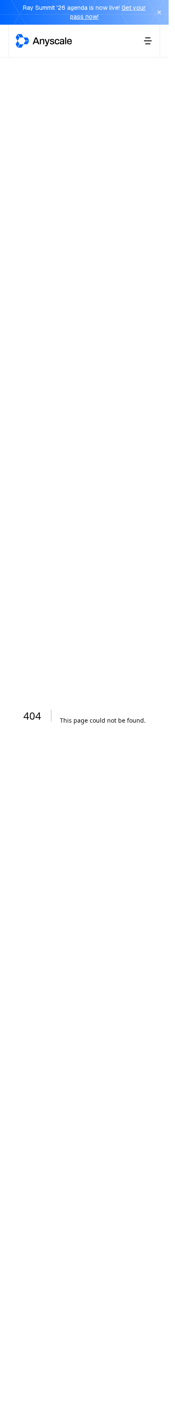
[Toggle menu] (148, 41)
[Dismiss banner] (159, 12)
